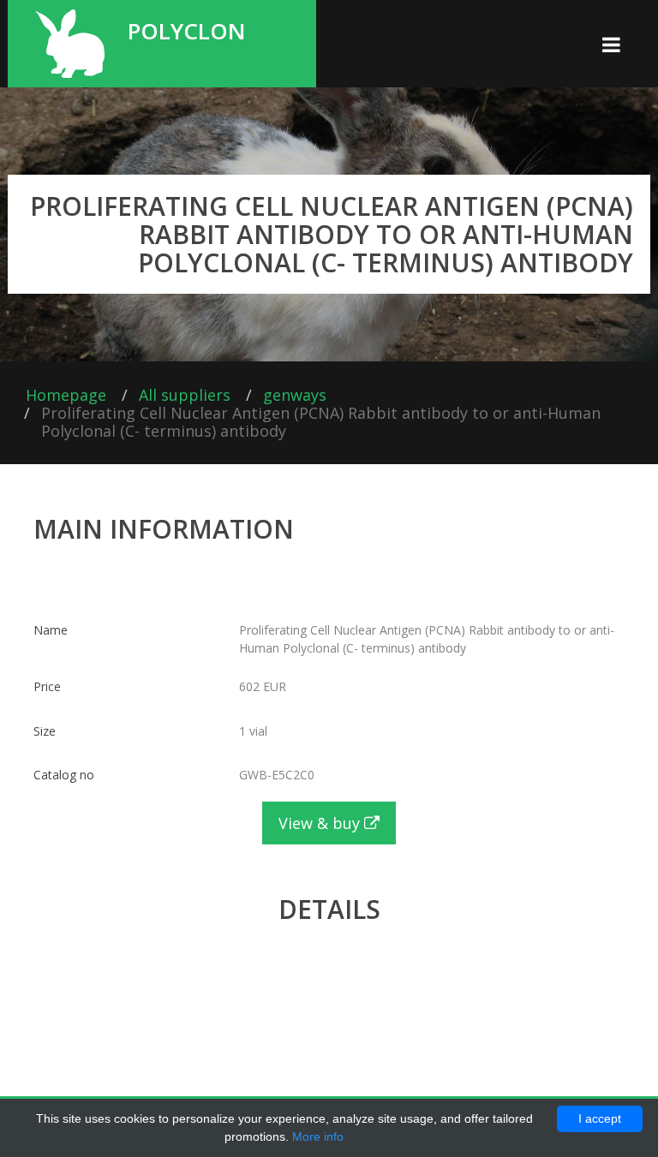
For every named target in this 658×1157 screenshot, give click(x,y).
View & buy (321, 823)
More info (318, 1136)
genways (294, 395)
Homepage (66, 395)
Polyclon (187, 28)
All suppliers (184, 395)
